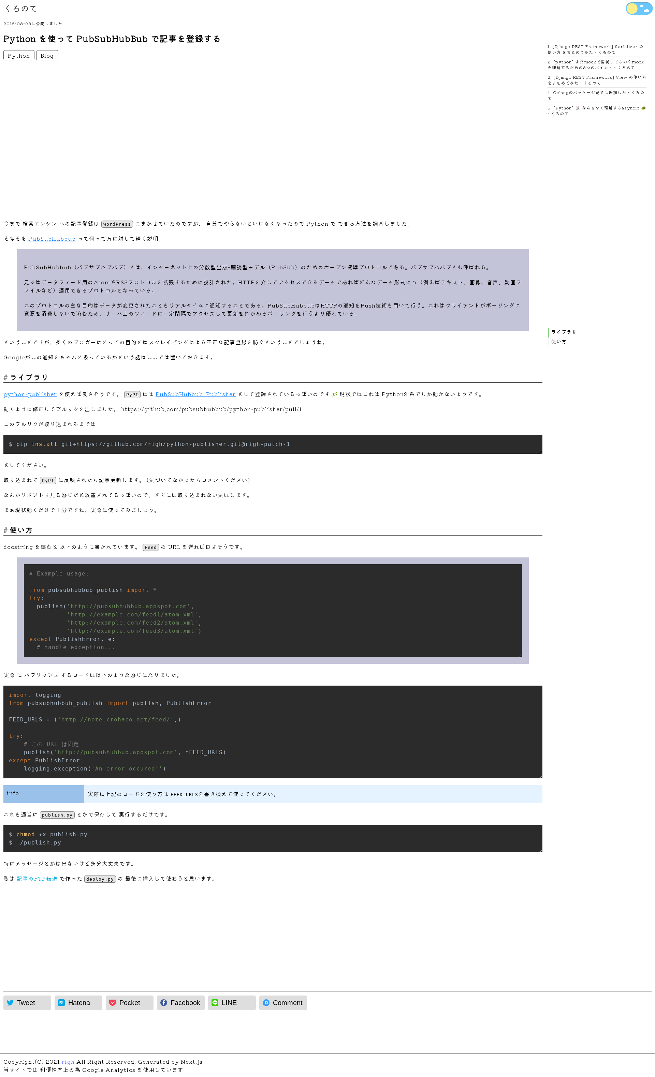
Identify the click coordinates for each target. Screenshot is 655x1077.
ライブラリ (564, 331)
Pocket (129, 1002)
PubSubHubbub (52, 238)
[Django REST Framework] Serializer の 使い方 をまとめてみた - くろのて (595, 49)
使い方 (559, 341)
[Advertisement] (208, 139)
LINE (229, 1002)
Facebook (185, 1002)
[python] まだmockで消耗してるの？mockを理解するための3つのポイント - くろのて (596, 64)
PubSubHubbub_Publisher (196, 394)
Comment (288, 1002)
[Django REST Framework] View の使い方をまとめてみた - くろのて (597, 80)
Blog (47, 55)
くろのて (20, 8)
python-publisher (30, 394)
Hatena (79, 1002)
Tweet (26, 1002)
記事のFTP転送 (37, 878)
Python (19, 55)
